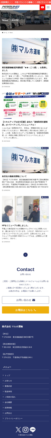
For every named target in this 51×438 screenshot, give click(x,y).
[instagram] (25, 430)
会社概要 (8, 402)
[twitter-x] (18, 430)
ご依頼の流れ (10, 397)
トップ (7, 375)
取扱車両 (8, 391)
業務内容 (8, 386)
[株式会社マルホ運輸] (10, 7)
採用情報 (8, 408)
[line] (32, 430)
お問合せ (8, 413)
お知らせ (8, 381)
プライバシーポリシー (14, 418)
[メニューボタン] (48, 7)
